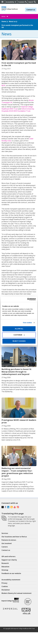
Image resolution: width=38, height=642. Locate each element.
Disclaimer (6, 590)
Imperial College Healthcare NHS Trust (17, 108)
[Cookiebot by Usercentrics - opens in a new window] (27, 299)
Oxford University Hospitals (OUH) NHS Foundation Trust (18, 110)
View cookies (27, 322)
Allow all (19, 329)
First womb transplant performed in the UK (17, 26)
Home (4, 21)
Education (5, 567)
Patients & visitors (9, 540)
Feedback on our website (11, 573)
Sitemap (5, 570)
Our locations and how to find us (14, 537)
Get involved (6, 543)
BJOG (3, 85)
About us (12, 21)
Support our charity (9, 560)
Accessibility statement (11, 580)
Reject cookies (19, 341)
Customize (18, 335)
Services (5, 533)
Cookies (5, 586)
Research (5, 563)
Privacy (4, 583)
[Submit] (34, 2)
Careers (5, 547)
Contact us (31, 10)
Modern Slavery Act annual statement (16, 593)
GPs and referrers (8, 556)
